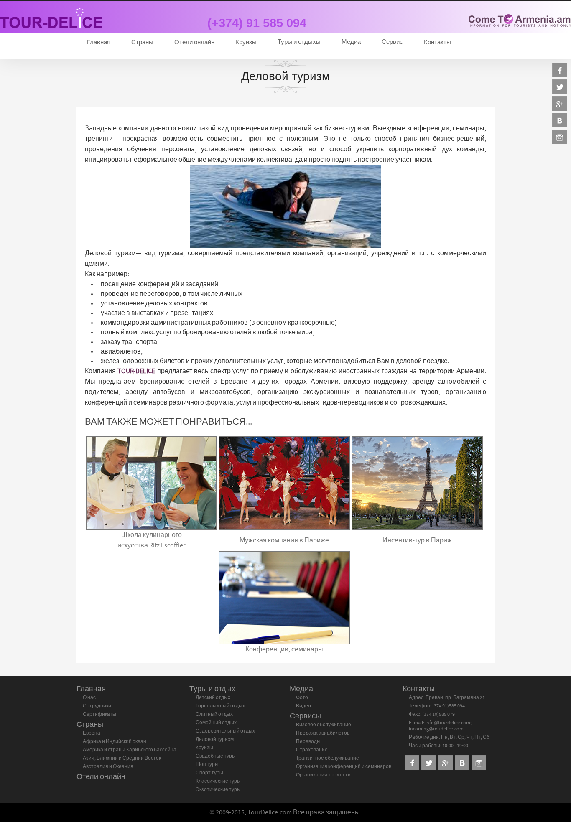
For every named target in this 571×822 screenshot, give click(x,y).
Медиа (301, 689)
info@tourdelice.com (447, 722)
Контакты (437, 42)
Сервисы (305, 716)
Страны (142, 42)
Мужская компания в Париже (284, 540)
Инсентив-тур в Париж (417, 540)
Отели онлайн (194, 42)
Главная (98, 42)
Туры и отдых (212, 689)
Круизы (246, 42)
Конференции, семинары (284, 649)
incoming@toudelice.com (436, 729)
